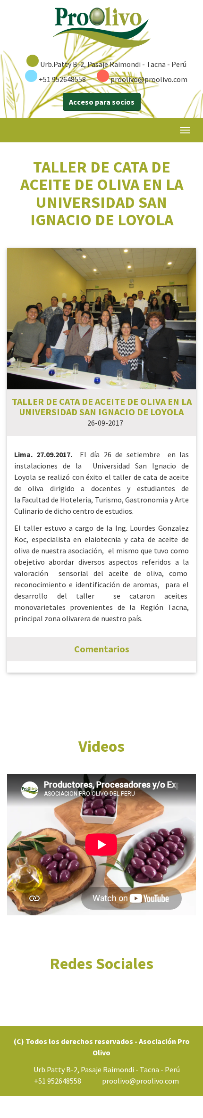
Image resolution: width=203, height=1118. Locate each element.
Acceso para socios (102, 102)
